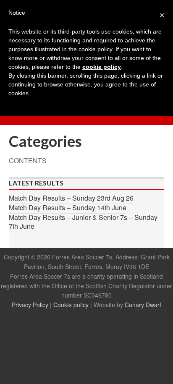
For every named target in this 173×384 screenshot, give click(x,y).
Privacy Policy (30, 304)
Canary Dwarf (143, 304)
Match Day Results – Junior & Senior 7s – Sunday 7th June (83, 221)
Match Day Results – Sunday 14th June (67, 207)
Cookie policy (71, 304)
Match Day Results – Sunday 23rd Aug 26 (71, 198)
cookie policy (101, 66)
